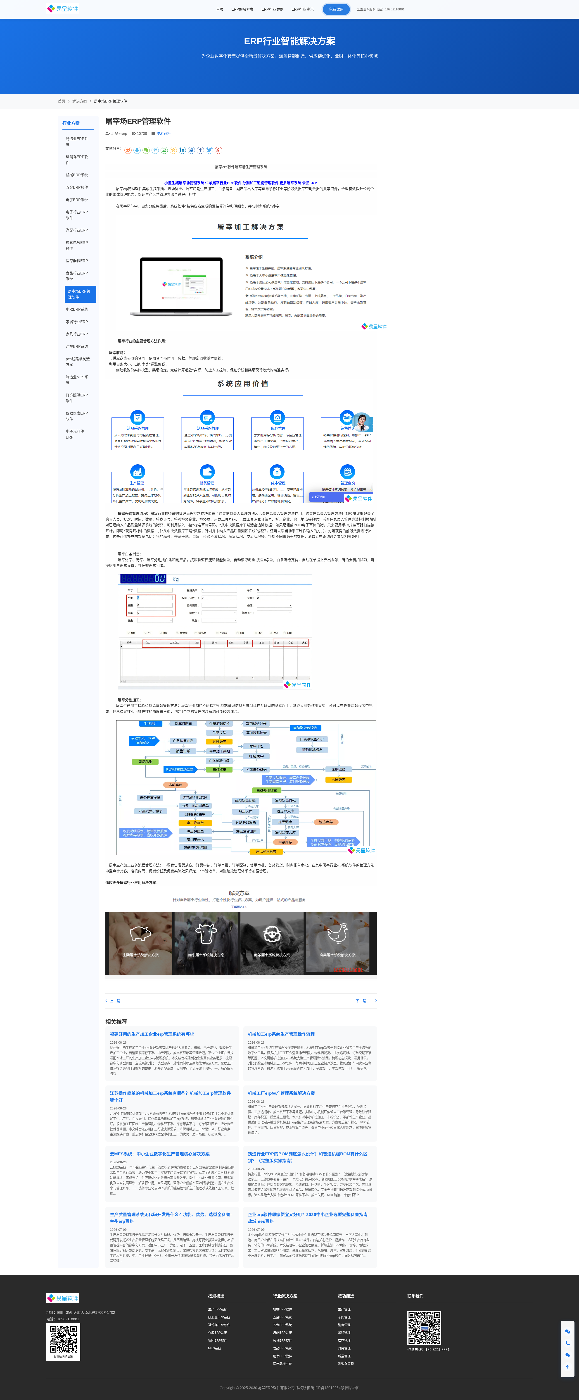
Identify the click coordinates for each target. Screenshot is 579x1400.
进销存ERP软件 (77, 160)
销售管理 (344, 1325)
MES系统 (214, 1348)
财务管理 (344, 1348)
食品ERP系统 (282, 1348)
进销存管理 (346, 1364)
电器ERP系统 (77, 309)
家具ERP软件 (282, 1340)
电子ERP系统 (77, 200)
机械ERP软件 (282, 1309)
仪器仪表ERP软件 (77, 416)
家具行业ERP (77, 334)
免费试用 (336, 9)
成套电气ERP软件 (77, 245)
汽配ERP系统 (282, 1332)
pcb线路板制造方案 (78, 362)
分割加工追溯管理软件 (260, 183)
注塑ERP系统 (77, 346)
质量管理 (344, 1356)
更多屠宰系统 (290, 183)
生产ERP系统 (217, 1309)
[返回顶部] (567, 1366)
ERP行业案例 (272, 9)
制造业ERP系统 (77, 142)
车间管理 (344, 1317)
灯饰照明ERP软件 (77, 398)
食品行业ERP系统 (77, 276)
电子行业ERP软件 (77, 215)
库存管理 (344, 1340)
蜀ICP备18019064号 (327, 1388)
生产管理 (344, 1309)
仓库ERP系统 (217, 1332)
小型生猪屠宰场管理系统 (184, 183)
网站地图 (352, 1388)
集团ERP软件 (217, 1340)
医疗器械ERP (77, 261)
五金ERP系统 (282, 1317)
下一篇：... (365, 1001)
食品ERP (309, 183)
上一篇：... (118, 1001)
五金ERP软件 (77, 187)
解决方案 (79, 101)
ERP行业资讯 (303, 9)
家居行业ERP (77, 322)
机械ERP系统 (77, 175)
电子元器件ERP (75, 434)
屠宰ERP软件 (282, 1356)
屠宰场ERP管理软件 (79, 294)
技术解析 (163, 134)
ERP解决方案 (242, 9)
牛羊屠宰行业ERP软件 (223, 183)
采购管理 (344, 1332)
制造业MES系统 (77, 380)
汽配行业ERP (77, 230)
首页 (219, 9)
